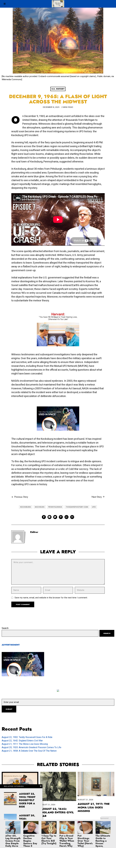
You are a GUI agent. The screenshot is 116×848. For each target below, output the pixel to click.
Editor (34, 532)
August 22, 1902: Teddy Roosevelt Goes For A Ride (27, 737)
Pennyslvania (55, 507)
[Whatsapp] (66, 517)
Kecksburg (25, 507)
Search (5, 628)
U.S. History (57, 89)
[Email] (72, 517)
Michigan (39, 507)
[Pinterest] (61, 517)
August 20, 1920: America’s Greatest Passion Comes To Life (31, 747)
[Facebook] (44, 517)
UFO (94, 507)
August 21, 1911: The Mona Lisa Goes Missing (25, 744)
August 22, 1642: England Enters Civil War (22, 740)
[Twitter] (55, 517)
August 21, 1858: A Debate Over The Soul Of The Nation (29, 750)
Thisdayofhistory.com (77, 507)
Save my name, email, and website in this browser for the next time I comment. (51, 597)
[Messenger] (49, 517)
